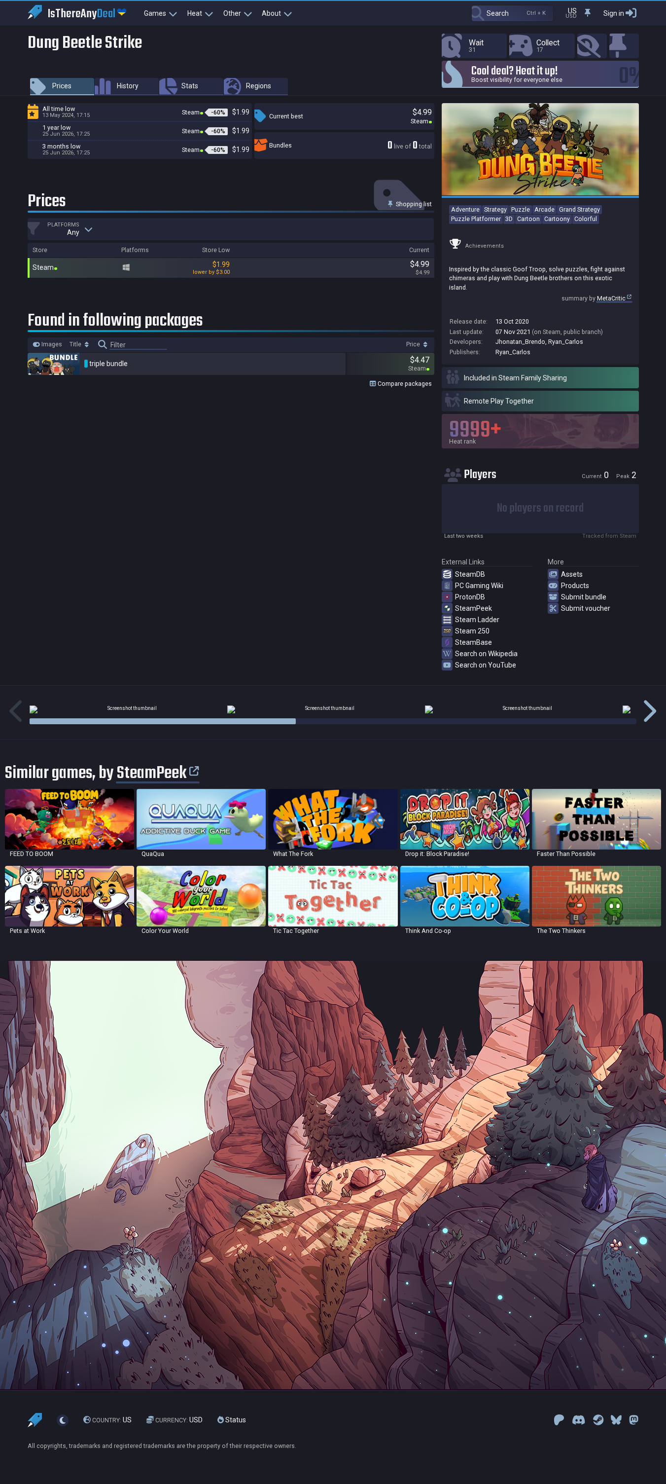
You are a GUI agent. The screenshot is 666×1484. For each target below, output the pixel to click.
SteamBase (473, 642)
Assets (572, 574)
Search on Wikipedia (486, 654)
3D (509, 219)
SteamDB (470, 574)
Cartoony (557, 219)
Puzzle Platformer (476, 219)
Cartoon (528, 219)
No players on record (540, 508)
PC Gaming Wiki (479, 586)
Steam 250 (472, 631)
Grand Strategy (579, 209)
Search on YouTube (485, 665)
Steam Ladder (477, 620)
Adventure (465, 209)
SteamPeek (473, 608)
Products (575, 586)
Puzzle (520, 209)
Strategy (495, 209)
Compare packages (404, 383)
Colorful (585, 219)
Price (413, 344)
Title (76, 344)
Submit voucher (585, 608)
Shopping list (413, 204)
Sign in (613, 13)
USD (179, 1420)
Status (235, 1420)
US (112, 1420)
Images (51, 344)
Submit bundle (583, 597)
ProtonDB (470, 597)
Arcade (544, 209)
